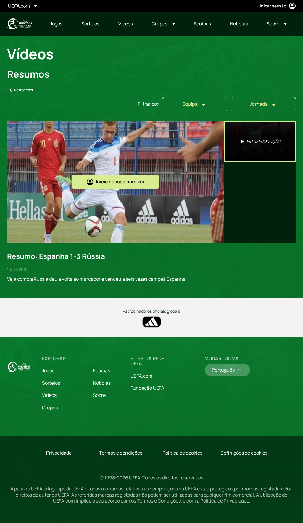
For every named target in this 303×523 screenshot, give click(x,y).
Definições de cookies (243, 453)
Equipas (101, 370)
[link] (56, 23)
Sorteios (51, 383)
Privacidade (59, 453)
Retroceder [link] (23, 89)
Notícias (102, 383)
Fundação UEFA (147, 388)
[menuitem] (58, 23)
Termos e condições (120, 453)
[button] (163, 23)
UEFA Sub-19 (19, 23)
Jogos (48, 370)
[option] (260, 141)
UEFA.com (141, 376)
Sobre (99, 395)
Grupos (50, 407)
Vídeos (49, 395)
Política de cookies (182, 453)
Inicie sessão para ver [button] (120, 181)
